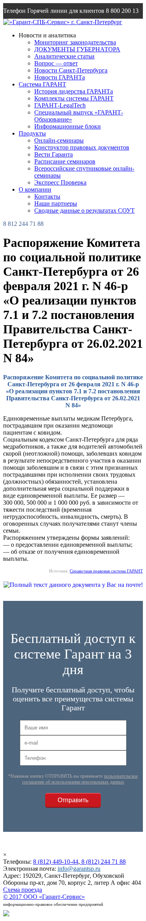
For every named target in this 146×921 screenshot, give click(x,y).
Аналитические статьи (64, 56)
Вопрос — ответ (56, 63)
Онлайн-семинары (59, 140)
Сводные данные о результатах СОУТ (84, 210)
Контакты (47, 196)
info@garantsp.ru (79, 868)
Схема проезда (22, 889)
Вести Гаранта (53, 154)
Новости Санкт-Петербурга (70, 70)
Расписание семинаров (64, 161)
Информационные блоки (67, 126)
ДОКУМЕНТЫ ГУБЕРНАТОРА (77, 49)
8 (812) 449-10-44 (55, 861)
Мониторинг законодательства (75, 42)
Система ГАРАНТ (42, 84)
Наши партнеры (55, 203)
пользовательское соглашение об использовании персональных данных (80, 779)
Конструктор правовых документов (81, 147)
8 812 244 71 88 (23, 223)
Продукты (32, 133)
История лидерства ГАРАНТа (73, 91)
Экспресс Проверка (60, 182)
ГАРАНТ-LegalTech (60, 105)
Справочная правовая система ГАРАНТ (106, 571)
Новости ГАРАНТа (59, 77)
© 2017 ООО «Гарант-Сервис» (44, 896)
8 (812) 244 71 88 (103, 861)
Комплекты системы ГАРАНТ (74, 98)
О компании (35, 189)
